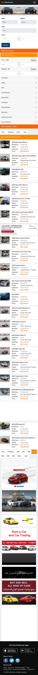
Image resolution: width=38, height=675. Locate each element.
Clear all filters (9, 55)
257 (34, 451)
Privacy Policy (7, 669)
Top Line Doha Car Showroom (29, 367)
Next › (19, 132)
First (3, 132)
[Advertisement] (19, 411)
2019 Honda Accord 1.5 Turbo (21, 198)
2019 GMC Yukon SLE (18, 349)
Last (25, 132)
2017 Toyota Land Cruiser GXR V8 (22, 212)
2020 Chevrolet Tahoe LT (20, 185)
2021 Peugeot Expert (18, 265)
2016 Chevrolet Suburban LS (21, 308)
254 (18, 451)
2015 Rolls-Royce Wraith (19, 142)
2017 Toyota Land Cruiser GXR (21, 281)
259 (8, 456)
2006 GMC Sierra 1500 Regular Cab (23, 390)
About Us (11, 667)
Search (6, 45)
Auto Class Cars (25, 174)
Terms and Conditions (19, 669)
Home (5, 667)
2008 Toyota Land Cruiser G (21, 238)
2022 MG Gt (15, 294)
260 (13, 456)
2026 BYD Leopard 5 (18, 424)
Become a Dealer (20, 667)
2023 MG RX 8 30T (17, 169)
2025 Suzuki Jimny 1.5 (19, 322)
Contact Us (30, 669)
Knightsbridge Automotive (28, 160)
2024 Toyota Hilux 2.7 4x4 (20, 362)
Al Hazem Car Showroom (27, 217)
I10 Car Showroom (25, 312)
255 (23, 451)
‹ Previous (11, 132)
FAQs (28, 667)
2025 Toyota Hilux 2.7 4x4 (20, 376)
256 (29, 451)
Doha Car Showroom (26, 285)
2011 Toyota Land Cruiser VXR (21, 251)
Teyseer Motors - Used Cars (28, 270)
